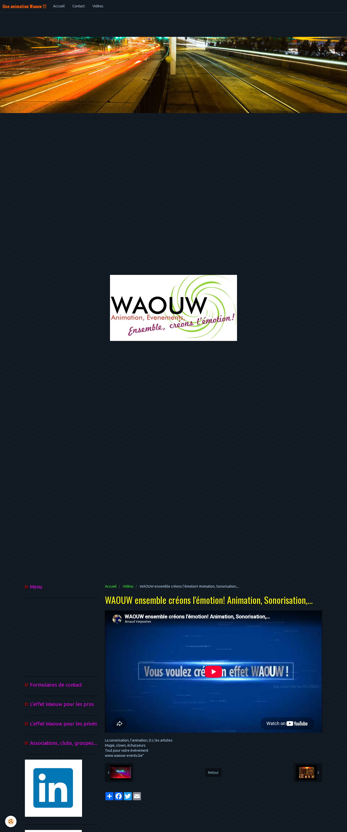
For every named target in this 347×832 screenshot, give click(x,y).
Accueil (59, 6)
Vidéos (97, 6)
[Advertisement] (92, 24)
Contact (78, 6)
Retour (213, 773)
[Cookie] (11, 821)
